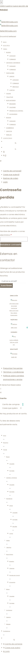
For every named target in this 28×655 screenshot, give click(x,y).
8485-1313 (14, 357)
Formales (12, 59)
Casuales (12, 56)
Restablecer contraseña (10, 244)
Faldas (8, 93)
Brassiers (12, 104)
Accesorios (13, 114)
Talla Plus (9, 97)
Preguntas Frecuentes (12, 368)
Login (5, 182)
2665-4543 (14, 327)
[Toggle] (3, 439)
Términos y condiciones (13, 372)
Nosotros (6, 45)
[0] (1, 161)
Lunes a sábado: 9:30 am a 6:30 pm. (14, 342)
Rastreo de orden (10, 178)
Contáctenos (7, 138)
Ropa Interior (10, 100)
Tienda (5, 49)
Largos (11, 76)
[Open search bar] (15, 143)
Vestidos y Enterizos (13, 63)
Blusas (8, 52)
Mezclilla (15, 87)
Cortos (12, 90)
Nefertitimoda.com (8, 31)
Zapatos (9, 131)
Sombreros (10, 128)
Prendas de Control (16, 111)
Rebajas (9, 135)
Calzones (12, 107)
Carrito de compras (12, 171)
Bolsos (8, 117)
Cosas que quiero (11, 174)
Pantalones (10, 73)
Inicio (5, 42)
